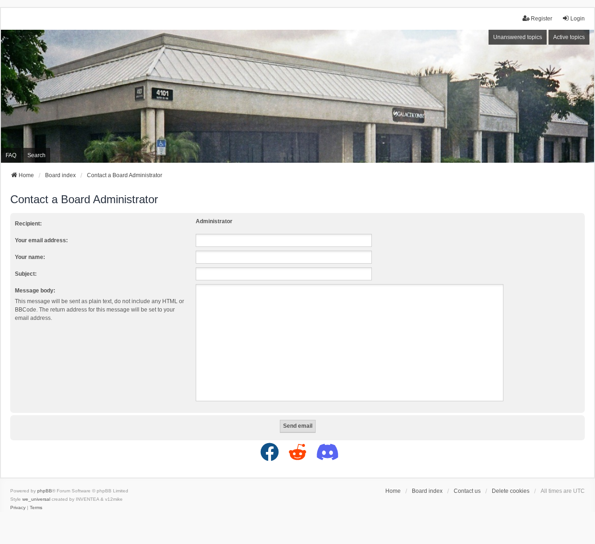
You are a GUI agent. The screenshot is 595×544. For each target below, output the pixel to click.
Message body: (35, 290)
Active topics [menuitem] (569, 37)
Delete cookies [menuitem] (510, 491)
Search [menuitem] (36, 155)
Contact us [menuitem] (467, 491)
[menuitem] (18, 508)
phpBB (44, 490)
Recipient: (28, 223)
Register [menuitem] (541, 18)
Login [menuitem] (577, 18)
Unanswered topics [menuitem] (517, 37)
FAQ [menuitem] (11, 155)
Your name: (30, 257)
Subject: (26, 274)
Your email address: (41, 240)
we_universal (36, 499)
